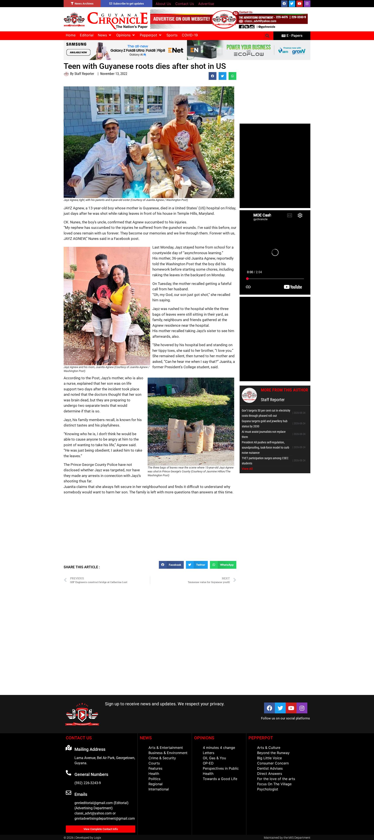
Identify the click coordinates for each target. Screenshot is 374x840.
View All (247, 468)
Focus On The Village (274, 784)
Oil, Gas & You (214, 758)
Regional (155, 784)
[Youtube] (299, 3)
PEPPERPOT (260, 737)
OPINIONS (204, 737)
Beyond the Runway (273, 753)
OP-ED (208, 763)
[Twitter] (292, 3)
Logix (97, 837)
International (158, 789)
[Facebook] (284, 3)
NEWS (146, 737)
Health (153, 773)
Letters (208, 753)
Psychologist (267, 789)
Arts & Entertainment (165, 747)
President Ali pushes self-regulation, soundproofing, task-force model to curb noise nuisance (265, 447)
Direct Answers (269, 773)
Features (155, 768)
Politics (154, 779)
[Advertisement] (150, 529)
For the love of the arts (276, 779)
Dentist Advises (270, 768)
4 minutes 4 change (219, 747)
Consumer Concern (273, 763)
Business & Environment (167, 753)
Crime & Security (162, 758)
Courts (154, 763)
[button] (105, 35)
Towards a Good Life (220, 779)
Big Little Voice (269, 758)
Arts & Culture (268, 747)
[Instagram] (307, 3)
